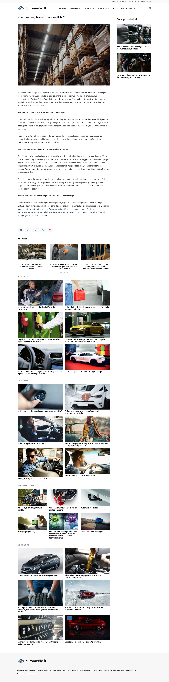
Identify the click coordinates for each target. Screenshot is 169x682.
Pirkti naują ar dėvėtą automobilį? (32, 443)
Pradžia (62, 8)
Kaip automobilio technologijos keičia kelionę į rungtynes (38, 308)
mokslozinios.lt (97, 670)
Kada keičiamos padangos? (92, 531)
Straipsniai (102, 8)
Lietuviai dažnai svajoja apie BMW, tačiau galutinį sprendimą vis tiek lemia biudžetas (86, 340)
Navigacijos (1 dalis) (26, 531)
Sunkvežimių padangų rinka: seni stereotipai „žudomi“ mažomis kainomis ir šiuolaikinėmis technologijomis (63, 534)
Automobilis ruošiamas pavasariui (80, 475)
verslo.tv (75, 670)
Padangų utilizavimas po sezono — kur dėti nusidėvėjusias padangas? (133, 76)
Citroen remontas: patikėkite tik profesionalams (63, 509)
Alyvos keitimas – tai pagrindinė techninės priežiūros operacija (83, 576)
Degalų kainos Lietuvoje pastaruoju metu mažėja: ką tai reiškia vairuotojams (39, 340)
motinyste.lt (131, 670)
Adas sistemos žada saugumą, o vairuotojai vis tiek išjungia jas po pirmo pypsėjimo (40, 372)
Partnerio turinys (128, 8)
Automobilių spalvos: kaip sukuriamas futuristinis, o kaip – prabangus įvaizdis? (87, 444)
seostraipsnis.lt (84, 670)
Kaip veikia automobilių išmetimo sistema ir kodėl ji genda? (32, 266)
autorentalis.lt (31, 674)
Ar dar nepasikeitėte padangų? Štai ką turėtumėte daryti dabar (133, 47)
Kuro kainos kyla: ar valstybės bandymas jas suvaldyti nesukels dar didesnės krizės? (96, 266)
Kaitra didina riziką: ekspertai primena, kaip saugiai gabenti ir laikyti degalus (87, 308)
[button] (60, 272)
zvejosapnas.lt (109, 670)
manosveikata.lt (42, 670)
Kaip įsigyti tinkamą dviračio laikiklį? (30, 509)
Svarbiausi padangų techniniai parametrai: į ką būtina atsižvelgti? (38, 643)
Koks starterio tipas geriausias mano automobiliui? (40, 411)
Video (115, 8)
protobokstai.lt (120, 670)
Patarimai (88, 8)
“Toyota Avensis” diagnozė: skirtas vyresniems (38, 575)
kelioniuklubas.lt (55, 670)
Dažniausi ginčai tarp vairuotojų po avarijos (84, 371)
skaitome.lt (67, 670)
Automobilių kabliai (89, 508)
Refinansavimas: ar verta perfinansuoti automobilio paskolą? (82, 412)
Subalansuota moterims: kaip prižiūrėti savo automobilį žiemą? (84, 608)
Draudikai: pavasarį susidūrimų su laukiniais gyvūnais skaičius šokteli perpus (63, 266)
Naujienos (73, 8)
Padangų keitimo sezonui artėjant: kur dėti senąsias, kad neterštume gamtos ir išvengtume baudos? (39, 609)
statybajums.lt (30, 670)
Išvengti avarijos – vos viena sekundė (34, 478)
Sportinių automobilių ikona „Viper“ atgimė (83, 642)
